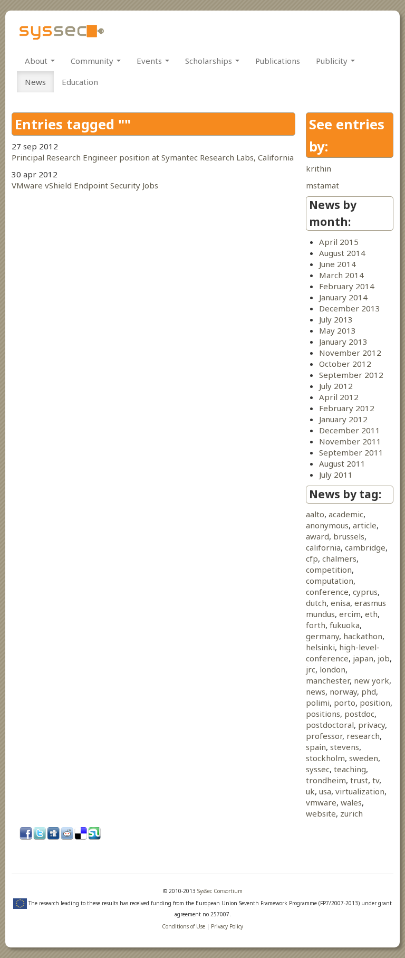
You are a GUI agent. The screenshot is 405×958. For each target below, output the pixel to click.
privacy (371, 724)
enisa (340, 602)
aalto (315, 514)
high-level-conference (343, 652)
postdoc (359, 713)
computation (329, 580)
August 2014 (342, 253)
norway (343, 691)
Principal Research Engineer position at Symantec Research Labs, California (153, 157)
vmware (321, 802)
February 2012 (346, 408)
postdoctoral (330, 724)
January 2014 (343, 297)
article (365, 525)
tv (375, 780)
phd (368, 691)
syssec (318, 769)
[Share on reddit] (67, 834)
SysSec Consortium (220, 891)
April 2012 (339, 397)
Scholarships (209, 60)
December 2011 (349, 430)
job (384, 658)
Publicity (333, 60)
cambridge (365, 547)
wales (351, 802)
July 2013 (336, 319)
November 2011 (350, 441)
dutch (316, 602)
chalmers (339, 558)
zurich (351, 813)
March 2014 (341, 275)
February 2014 (346, 286)
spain (316, 747)
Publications (277, 60)
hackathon (362, 636)
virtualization (359, 791)
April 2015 (339, 241)
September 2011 (351, 452)
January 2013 (343, 341)
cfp (312, 558)
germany (322, 636)
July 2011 (336, 474)
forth (315, 625)
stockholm (325, 758)
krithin (318, 168)
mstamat (322, 185)
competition (329, 569)
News (35, 82)
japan (363, 658)
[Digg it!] (54, 834)
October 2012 (345, 363)
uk (310, 791)
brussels (348, 536)
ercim (350, 614)
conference (327, 591)
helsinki (320, 647)
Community (93, 60)
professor (324, 736)
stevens (344, 747)
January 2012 (343, 419)
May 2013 (337, 330)
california (323, 547)
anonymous (327, 525)
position (375, 702)
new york (371, 680)
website (321, 813)
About (37, 60)
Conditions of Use (183, 926)
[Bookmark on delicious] (81, 834)
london (332, 669)
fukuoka (345, 625)
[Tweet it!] (40, 834)
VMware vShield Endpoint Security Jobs (85, 185)
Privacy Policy (227, 926)
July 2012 (336, 386)
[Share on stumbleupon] (95, 834)
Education (80, 82)
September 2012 (351, 374)
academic (346, 514)
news (315, 691)
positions (323, 713)
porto (344, 702)
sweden (363, 758)
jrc (310, 669)
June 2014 (337, 264)
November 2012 (350, 352)
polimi (318, 702)
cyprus (365, 591)
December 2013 (349, 308)
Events (150, 60)
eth (371, 614)
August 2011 (342, 463)
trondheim (326, 780)
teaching (350, 769)
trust (359, 780)
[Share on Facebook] (26, 834)
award (317, 536)
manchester (328, 680)
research (363, 736)
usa (325, 791)
